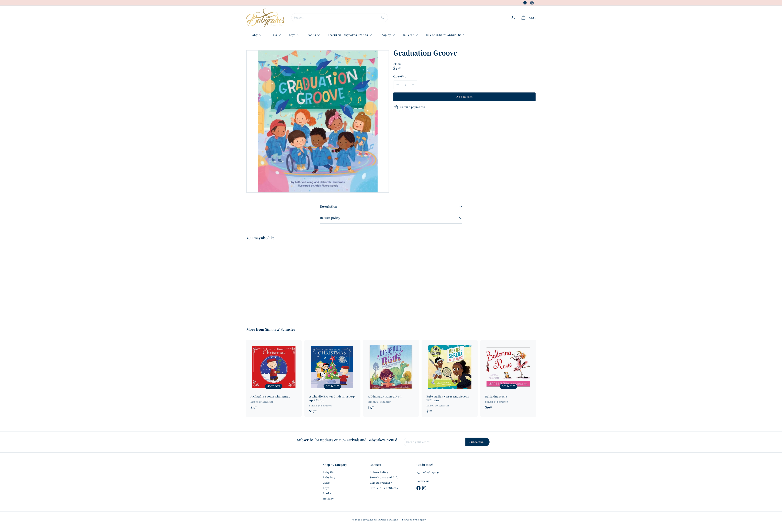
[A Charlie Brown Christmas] (273, 376)
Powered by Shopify (414, 519)
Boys (292, 35)
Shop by (386, 35)
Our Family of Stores (384, 488)
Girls (273, 35)
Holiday (328, 499)
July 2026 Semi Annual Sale (445, 35)
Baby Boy (329, 477)
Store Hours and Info (384, 477)
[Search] (383, 17)
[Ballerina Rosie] (508, 376)
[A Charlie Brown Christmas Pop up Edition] (332, 378)
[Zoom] (318, 121)
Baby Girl (329, 472)
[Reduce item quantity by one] (397, 84)
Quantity (399, 76)
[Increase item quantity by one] (413, 84)
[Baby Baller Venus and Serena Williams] (449, 378)
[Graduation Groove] (268, 280)
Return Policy (379, 472)
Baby (254, 35)
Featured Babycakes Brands (348, 35)
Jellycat (408, 35)
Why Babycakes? (381, 483)
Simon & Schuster (280, 329)
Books (311, 35)
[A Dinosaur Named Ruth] (391, 376)
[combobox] (339, 17)
